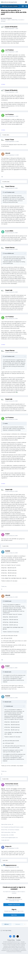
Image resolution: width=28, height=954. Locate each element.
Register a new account (14, 904)
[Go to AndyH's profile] (2, 534)
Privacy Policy (11, 940)
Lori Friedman (9, 50)
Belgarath (8, 846)
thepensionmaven (10, 865)
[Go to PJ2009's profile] (2, 552)
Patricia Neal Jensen (11, 784)
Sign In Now (14, 915)
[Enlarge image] (17, 392)
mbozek (7, 153)
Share (7, 924)
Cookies (18, 940)
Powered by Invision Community (14, 951)
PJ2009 (7, 551)
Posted (11, 28)
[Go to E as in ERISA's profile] (2, 231)
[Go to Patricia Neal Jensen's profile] (2, 784)
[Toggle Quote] (3, 192)
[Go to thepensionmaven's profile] (2, 866)
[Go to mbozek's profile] (2, 154)
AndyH (7, 534)
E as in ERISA (9, 231)
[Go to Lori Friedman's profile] (2, 50)
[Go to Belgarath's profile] (2, 847)
